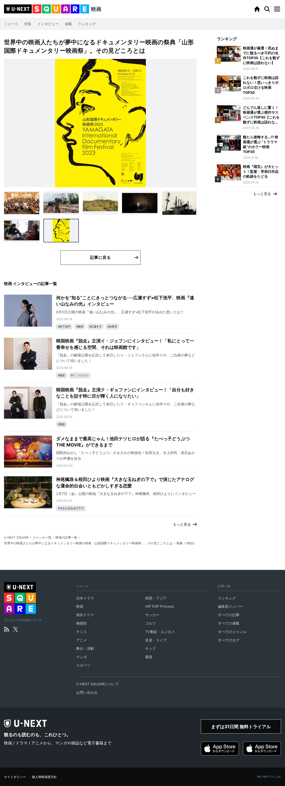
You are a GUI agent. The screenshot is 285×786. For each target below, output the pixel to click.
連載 (68, 24)
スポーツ (83, 665)
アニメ (81, 640)
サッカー (152, 615)
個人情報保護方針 (44, 777)
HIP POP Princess (159, 606)
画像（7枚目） (186, 543)
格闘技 (81, 623)
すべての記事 (228, 615)
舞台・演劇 (85, 648)
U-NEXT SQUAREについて (97, 684)
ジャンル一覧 (42, 537)
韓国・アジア (156, 598)
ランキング (87, 24)
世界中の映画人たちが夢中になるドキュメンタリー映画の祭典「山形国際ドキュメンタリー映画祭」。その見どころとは (88, 543)
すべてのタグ (228, 640)
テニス (81, 632)
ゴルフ (150, 623)
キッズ (150, 648)
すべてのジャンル (232, 632)
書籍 (148, 657)
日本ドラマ (85, 598)
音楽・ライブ (156, 640)
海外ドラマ (85, 615)
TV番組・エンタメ (160, 632)
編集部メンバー (230, 606)
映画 (79, 606)
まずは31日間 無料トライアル (241, 726)
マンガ (81, 657)
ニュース (11, 24)
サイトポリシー (15, 777)
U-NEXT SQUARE (16, 537)
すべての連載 (228, 623)
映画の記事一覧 (66, 537)
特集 (27, 24)
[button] (277, 9)
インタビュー (48, 24)
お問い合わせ (87, 692)
